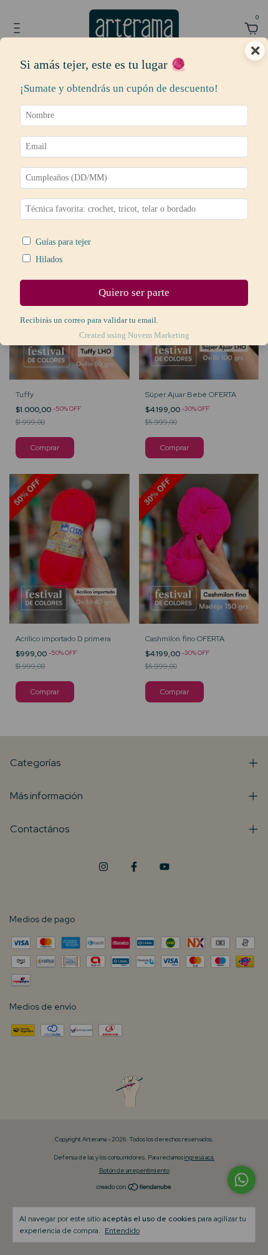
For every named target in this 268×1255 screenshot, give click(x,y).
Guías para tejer (63, 242)
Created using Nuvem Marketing (134, 335)
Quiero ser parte (134, 292)
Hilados (49, 259)
